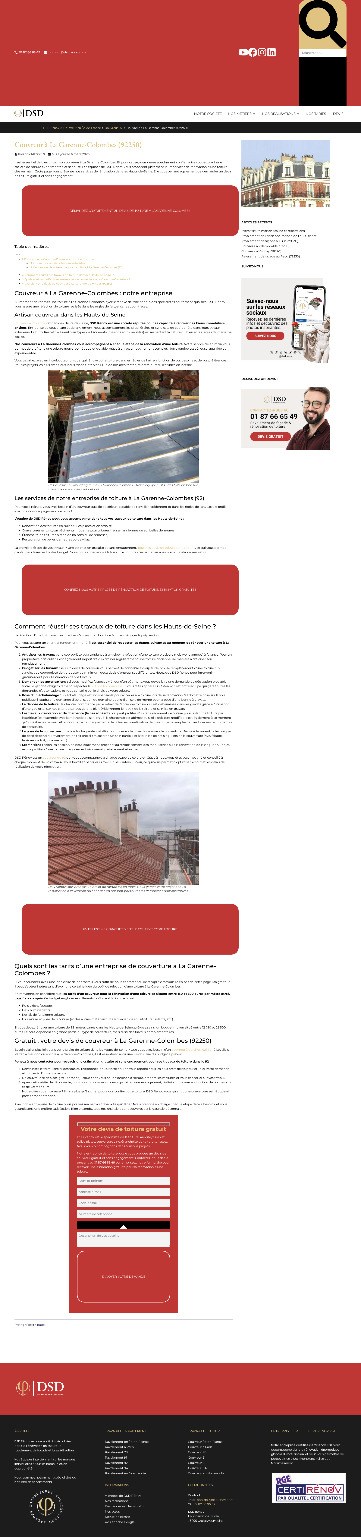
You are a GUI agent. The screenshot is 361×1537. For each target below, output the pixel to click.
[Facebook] (252, 52)
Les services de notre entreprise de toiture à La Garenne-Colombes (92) (77, 267)
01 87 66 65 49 (205, 1504)
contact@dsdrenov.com (215, 1500)
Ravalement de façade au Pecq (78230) (270, 256)
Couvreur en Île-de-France (82, 128)
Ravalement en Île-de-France (127, 1442)
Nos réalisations (116, 1501)
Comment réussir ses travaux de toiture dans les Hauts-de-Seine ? (69, 275)
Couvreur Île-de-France (205, 1442)
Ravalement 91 (116, 1457)
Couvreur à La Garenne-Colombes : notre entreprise (59, 259)
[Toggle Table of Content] (17, 255)
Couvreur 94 (197, 1468)
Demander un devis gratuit (125, 1506)
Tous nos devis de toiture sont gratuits (166, 548)
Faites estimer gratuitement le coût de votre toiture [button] (130, 929)
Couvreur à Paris (200, 1447)
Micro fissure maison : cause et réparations (273, 231)
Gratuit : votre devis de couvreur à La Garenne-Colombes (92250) (68, 283)
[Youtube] (243, 52)
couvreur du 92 (54, 757)
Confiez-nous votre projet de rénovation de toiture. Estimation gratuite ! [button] (130, 589)
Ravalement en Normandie (125, 1473)
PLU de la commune (106, 686)
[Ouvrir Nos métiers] (254, 113)
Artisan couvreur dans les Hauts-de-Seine (59, 263)
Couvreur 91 (197, 1457)
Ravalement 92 (116, 1463)
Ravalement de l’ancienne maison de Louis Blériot (279, 236)
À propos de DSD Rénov (123, 1496)
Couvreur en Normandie (206, 1473)
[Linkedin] (271, 52)
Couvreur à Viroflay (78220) (261, 251)
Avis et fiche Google (120, 1522)
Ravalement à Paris (119, 1447)
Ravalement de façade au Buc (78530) (269, 241)
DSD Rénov (51, 128)
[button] (323, 24)
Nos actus (112, 1511)
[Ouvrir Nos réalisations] (298, 113)
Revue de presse (117, 1517)
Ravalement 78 (116, 1452)
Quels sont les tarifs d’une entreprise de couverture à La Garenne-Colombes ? (77, 279)
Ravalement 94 (116, 1468)
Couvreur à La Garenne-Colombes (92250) (78, 144)
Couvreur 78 (197, 1452)
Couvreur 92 (114, 128)
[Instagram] (262, 52)
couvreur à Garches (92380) (192, 1049)
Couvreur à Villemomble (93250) (265, 246)
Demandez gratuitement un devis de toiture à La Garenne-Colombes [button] (130, 211)
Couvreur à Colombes (30, 323)
